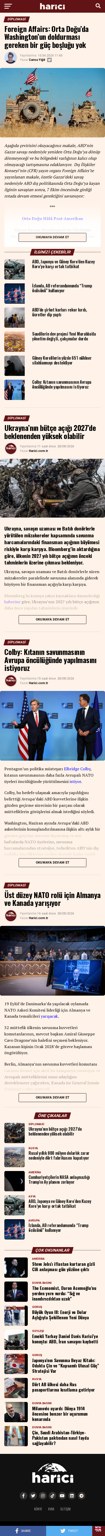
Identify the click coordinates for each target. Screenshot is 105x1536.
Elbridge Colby (77, 769)
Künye (38, 1509)
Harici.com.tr (38, 451)
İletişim (65, 1509)
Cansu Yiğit (37, 60)
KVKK (51, 1509)
